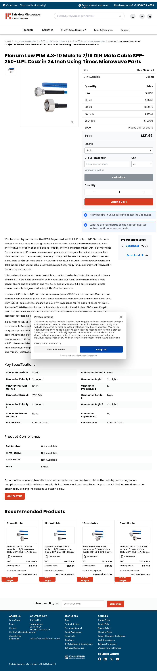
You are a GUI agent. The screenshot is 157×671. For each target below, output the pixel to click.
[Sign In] (133, 16)
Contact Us (35, 620)
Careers (13, 628)
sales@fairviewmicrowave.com (45, 638)
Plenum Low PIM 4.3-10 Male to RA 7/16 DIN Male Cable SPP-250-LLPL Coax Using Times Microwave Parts (96, 549)
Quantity (89, 185)
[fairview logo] (23, 16)
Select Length (9, 579)
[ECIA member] (75, 657)
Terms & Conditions (107, 644)
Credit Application (73, 632)
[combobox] (89, 16)
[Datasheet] (143, 246)
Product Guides (72, 624)
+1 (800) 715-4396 (144, 5)
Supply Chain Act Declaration (112, 636)
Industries (47, 30)
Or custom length (95, 157)
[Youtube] (117, 659)
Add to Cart (119, 202)
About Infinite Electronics (15, 637)
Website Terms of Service (109, 648)
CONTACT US (14, 496)
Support (125, 30)
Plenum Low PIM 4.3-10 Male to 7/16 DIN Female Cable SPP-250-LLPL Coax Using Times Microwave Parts (59, 549)
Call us (150, 77)
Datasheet (132, 246)
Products (28, 30)
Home (8, 41)
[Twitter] (111, 659)
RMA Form (69, 640)
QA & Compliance (106, 640)
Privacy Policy (104, 628)
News (11, 624)
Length (88, 144)
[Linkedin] (105, 659)
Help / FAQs (70, 636)
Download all (135, 255)
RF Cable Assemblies (25, 41)
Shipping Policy (105, 632)
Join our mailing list (46, 603)
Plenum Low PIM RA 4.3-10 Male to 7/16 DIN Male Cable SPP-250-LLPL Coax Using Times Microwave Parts (134, 549)
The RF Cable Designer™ (73, 30)
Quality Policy (104, 624)
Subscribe (116, 603)
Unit (133, 157)
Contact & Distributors (19, 632)
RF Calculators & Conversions (79, 644)
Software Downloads (74, 648)
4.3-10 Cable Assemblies (52, 41)
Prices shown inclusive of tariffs (95, 6)
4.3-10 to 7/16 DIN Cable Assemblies (86, 41)
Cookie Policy (104, 620)
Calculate (118, 177)
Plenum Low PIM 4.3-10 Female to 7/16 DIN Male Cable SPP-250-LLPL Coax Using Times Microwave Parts (21, 549)
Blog (67, 620)
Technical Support (73, 628)
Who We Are (14, 620)
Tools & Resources (103, 30)
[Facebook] (99, 659)
